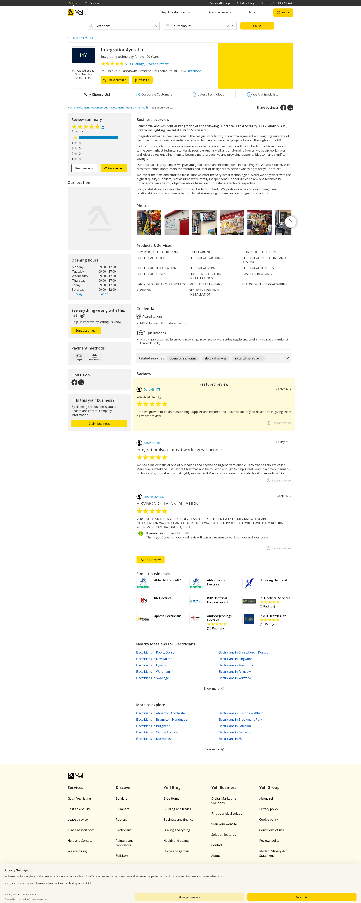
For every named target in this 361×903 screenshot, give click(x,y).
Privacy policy (268, 809)
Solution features (223, 834)
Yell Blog (172, 787)
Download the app (220, 3)
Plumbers (122, 809)
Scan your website (224, 824)
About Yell (266, 798)
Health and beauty (177, 841)
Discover (124, 787)
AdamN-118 (151, 443)
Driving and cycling (177, 830)
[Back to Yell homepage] (77, 12)
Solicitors (122, 856)
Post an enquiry (79, 809)
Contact (216, 845)
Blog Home (171, 798)
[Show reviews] (86, 127)
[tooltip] (233, 26)
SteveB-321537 (154, 497)
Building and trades (177, 809)
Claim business (99, 424)
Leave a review (78, 819)
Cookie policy (268, 819)
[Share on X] (290, 108)
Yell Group (269, 787)
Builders (121, 798)
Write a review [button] (114, 168)
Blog (252, 12)
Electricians (123, 830)
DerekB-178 (151, 389)
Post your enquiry (220, 12)
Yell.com (73, 3)
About (215, 856)
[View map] (99, 218)
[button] (155, 26)
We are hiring (77, 851)
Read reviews (84, 168)
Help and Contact (80, 841)
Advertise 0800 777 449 (277, 3)
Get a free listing (245, 3)
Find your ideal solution (227, 813)
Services (75, 787)
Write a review (158, 64)
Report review (281, 423)
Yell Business (92, 3)
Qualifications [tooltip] (156, 333)
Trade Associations (81, 830)
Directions (194, 71)
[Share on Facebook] (283, 108)
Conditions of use (271, 830)
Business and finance (178, 819)
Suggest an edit (86, 330)
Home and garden (176, 851)
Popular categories (173, 12)
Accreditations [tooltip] (152, 316)
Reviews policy (269, 841)
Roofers (121, 819)
